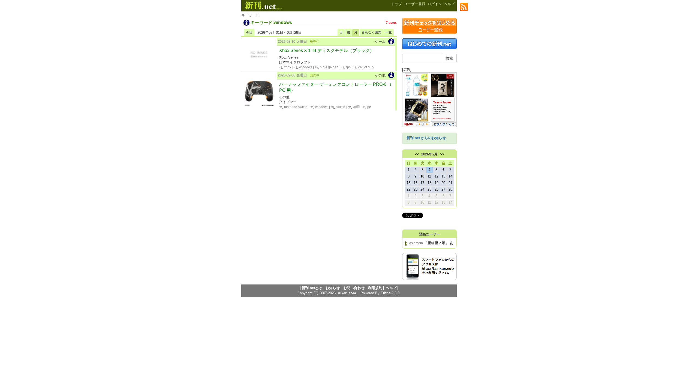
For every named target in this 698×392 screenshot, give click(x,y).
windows (305, 67)
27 (443, 189)
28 (450, 189)
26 (436, 189)
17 (422, 183)
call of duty (365, 67)
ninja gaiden (328, 67)
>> (442, 154)
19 (436, 183)
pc (368, 107)
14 (450, 176)
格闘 (356, 107)
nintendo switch (295, 107)
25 (429, 189)
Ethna (385, 293)
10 (422, 176)
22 (408, 189)
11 (429, 176)
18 (429, 183)
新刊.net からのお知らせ (426, 138)
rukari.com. (347, 293)
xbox (287, 67)
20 (443, 183)
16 (415, 183)
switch (340, 107)
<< (417, 154)
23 (415, 189)
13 (443, 176)
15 (408, 183)
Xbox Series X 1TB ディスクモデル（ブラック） (326, 50)
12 (436, 176)
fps (348, 67)
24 (422, 189)
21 (450, 183)
